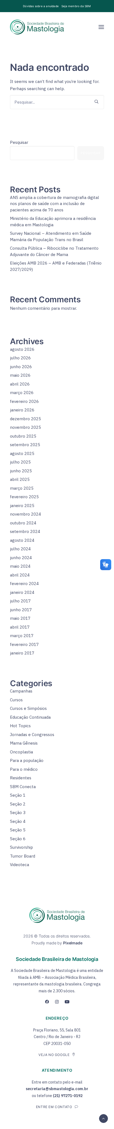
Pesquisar (19, 142)
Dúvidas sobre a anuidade (41, 6)
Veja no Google (53, 1055)
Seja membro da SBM (76, 6)
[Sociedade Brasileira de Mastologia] (37, 27)
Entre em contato (54, 1107)
